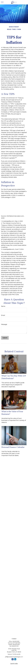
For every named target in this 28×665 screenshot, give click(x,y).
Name (3, 306)
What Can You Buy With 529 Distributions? (13, 377)
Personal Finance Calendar (12, 447)
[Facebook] (13, 659)
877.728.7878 (16, 643)
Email (3, 315)
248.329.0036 (16, 644)
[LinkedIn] (15, 659)
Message (4, 324)
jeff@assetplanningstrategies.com (14, 656)
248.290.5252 (16, 641)
